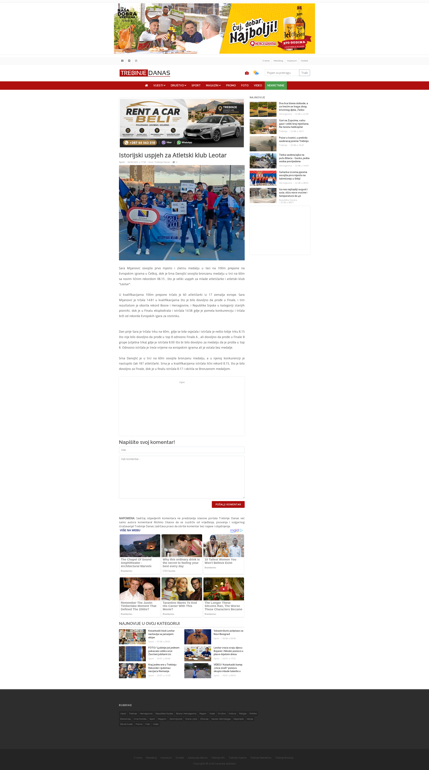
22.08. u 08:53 (301, 182)
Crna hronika (140, 719)
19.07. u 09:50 (229, 675)
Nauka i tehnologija (221, 719)
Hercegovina (285, 113)
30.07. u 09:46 (163, 658)
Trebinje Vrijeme (237, 757)
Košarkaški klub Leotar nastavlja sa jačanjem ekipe (161, 634)
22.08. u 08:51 (287, 202)
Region (202, 713)
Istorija (250, 719)
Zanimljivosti (175, 719)
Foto (245, 85)
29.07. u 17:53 (229, 658)
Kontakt (304, 61)
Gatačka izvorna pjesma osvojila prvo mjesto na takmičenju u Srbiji (293, 175)
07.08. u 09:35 (163, 641)
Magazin (212, 85)
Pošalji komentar (228, 504)
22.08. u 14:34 (301, 165)
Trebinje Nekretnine (260, 757)
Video (258, 85)
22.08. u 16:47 (297, 145)
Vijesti (158, 85)
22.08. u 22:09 (301, 113)
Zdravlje (204, 719)
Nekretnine (275, 85)
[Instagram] (136, 60)
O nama (266, 61)
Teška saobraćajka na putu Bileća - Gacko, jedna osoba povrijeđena (294, 158)
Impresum (292, 61)
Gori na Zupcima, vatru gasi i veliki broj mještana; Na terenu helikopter (294, 123)
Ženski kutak (126, 724)
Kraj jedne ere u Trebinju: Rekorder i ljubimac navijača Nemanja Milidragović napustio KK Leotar (162, 671)
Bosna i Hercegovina (186, 713)
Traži (304, 73)
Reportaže (239, 719)
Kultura (232, 713)
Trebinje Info (218, 757)
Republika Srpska (288, 199)
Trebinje (283, 131)
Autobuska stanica (197, 757)
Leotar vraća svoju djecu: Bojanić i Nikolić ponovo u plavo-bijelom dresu (228, 651)
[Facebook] (122, 60)
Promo (231, 85)
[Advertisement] (96, 86)
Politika (253, 713)
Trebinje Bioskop (284, 757)
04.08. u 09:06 (229, 638)
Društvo (178, 85)
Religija (243, 713)
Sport (196, 85)
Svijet (212, 713)
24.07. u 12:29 (163, 675)
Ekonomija (125, 719)
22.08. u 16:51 (297, 131)
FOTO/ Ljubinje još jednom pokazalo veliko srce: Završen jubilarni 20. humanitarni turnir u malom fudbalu (163, 654)
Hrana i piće (191, 719)
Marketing (278, 61)
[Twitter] (129, 60)
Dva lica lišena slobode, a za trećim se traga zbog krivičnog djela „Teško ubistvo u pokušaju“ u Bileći (293, 110)
